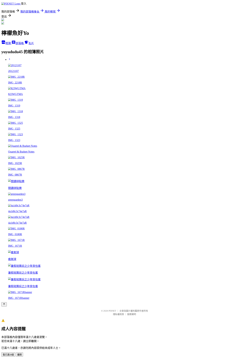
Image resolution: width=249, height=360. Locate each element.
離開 (19, 354)
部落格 (20, 43)
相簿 (8, 43)
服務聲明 (131, 314)
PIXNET (112, 311)
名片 (31, 43)
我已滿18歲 (8, 354)
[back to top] (4, 304)
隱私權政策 (118, 314)
